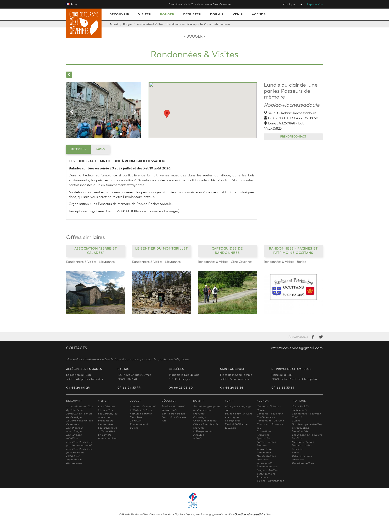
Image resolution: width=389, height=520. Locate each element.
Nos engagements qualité (216, 514)
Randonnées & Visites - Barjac (285, 262)
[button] (167, 114)
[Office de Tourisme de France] (194, 499)
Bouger (167, 14)
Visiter (144, 14)
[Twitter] (321, 337)
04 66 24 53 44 (129, 387)
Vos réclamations (303, 463)
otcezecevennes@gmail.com (297, 348)
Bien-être (136, 417)
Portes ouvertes (267, 466)
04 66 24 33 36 (231, 387)
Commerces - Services (306, 413)
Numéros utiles (302, 445)
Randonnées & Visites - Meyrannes (90, 262)
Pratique (289, 4)
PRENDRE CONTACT (293, 136)
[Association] (95, 292)
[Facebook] (313, 337)
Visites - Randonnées (270, 480)
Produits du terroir (173, 406)
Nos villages (74, 431)
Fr (72, 4)
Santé (295, 452)
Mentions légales (303, 442)
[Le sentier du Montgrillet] (161, 292)
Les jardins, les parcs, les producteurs (108, 417)
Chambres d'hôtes (205, 420)
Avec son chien (107, 438)
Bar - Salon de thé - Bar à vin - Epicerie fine (174, 417)
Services (297, 449)
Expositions (264, 431)
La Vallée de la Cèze (79, 406)
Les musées (105, 424)
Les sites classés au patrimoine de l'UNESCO (79, 452)
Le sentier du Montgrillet (161, 248)
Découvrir (119, 14)
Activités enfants (141, 413)
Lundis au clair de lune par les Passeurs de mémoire (198, 24)
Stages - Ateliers (267, 470)
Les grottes (105, 410)
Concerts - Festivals (270, 413)
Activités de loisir (141, 410)
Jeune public (265, 463)
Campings (199, 417)
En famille (104, 434)
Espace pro (192, 514)
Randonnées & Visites (150, 24)
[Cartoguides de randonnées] (227, 292)
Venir (238, 14)
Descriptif (78, 149)
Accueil (114, 24)
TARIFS (100, 149)
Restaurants (169, 410)
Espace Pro (315, 4)
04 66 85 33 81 (282, 387)
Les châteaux (74, 427)
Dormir (217, 14)
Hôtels (197, 438)
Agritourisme (74, 410)
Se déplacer (232, 420)
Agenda (259, 14)
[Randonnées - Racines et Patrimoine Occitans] (293, 292)
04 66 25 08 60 (181, 387)
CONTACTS (76, 348)
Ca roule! (136, 420)
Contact (297, 417)
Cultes (296, 420)
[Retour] (69, 75)
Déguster (192, 14)
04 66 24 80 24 (78, 387)
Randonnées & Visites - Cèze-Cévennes (225, 262)
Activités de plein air (143, 406)
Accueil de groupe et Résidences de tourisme (206, 410)
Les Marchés (300, 431)
